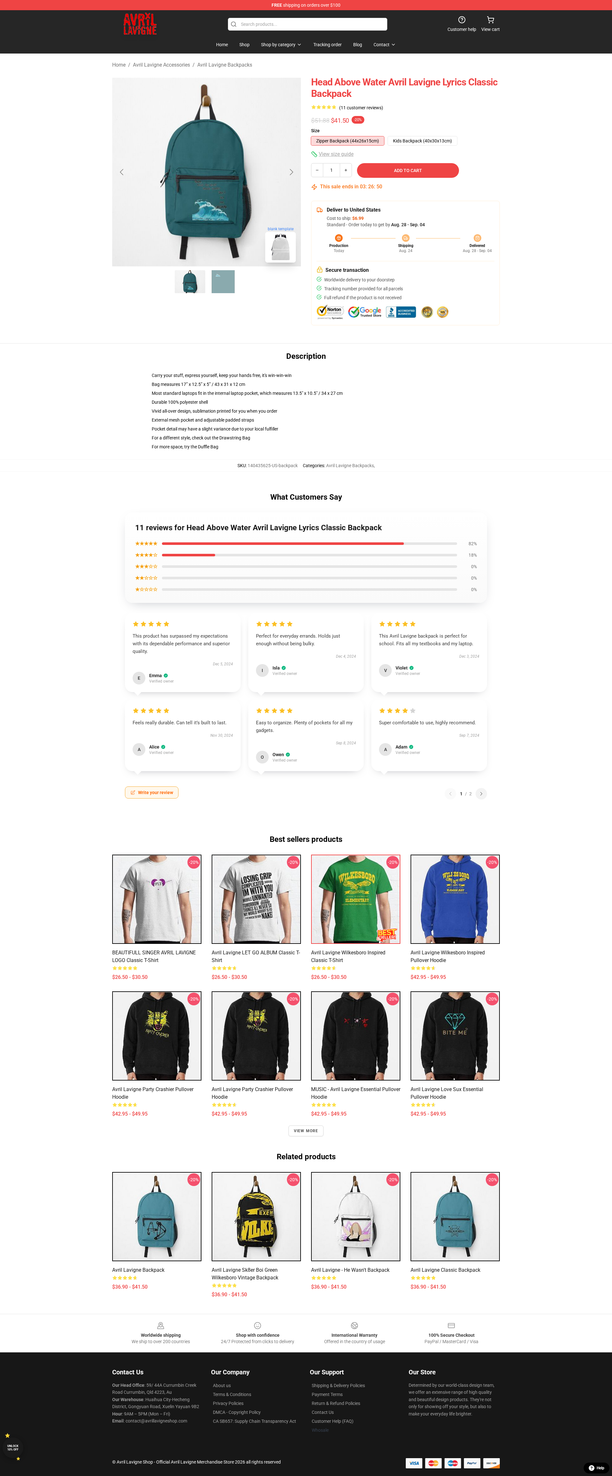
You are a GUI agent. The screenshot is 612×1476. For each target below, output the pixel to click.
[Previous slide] (122, 172)
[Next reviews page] (481, 794)
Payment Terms (327, 1394)
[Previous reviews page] (450, 794)
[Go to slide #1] (190, 281)
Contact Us (323, 1412)
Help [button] (600, 1468)
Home (119, 65)
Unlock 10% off (12, 1447)
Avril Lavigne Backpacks (224, 65)
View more (306, 1131)
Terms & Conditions (232, 1394)
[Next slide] (291, 172)
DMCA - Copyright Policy (237, 1412)
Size (315, 130)
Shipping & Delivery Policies (338, 1385)
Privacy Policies (228, 1403)
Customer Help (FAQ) (332, 1421)
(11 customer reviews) (361, 107)
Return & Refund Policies (336, 1403)
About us (222, 1385)
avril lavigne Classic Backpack (445, 1270)
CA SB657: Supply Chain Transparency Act (254, 1421)
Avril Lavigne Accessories (161, 65)
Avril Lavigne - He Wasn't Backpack (350, 1270)
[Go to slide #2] (223, 281)
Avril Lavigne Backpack (138, 1270)
